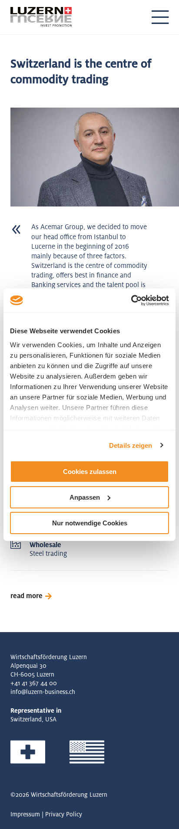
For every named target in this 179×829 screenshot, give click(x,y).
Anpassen (85, 497)
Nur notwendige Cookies (89, 522)
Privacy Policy (63, 814)
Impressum (25, 814)
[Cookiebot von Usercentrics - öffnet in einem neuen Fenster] (131, 300)
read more (26, 596)
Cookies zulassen (89, 471)
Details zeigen (130, 445)
